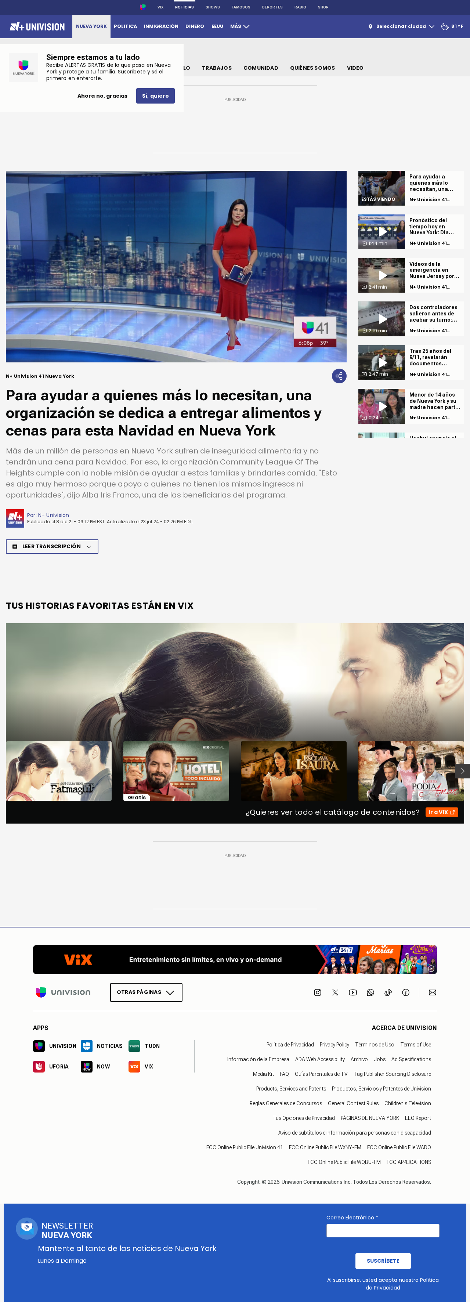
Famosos (241, 7)
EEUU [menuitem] (217, 26)
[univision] (36, 26)
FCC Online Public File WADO (399, 1147)
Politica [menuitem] (125, 26)
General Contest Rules (353, 1103)
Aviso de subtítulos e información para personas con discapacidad (354, 1133)
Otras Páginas (139, 992)
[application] (176, 266)
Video (355, 68)
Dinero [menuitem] (194, 26)
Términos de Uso (374, 1045)
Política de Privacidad (290, 1045)
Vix (160, 7)
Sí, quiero (155, 96)
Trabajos (217, 68)
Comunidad (260, 68)
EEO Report (418, 1118)
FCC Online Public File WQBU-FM (344, 1162)
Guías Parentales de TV (321, 1074)
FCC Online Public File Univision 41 (244, 1147)
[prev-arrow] (1, 771)
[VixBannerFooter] (235, 959)
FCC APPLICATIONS (409, 1162)
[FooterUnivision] (63, 992)
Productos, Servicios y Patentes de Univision (381, 1089)
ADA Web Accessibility (320, 1059)
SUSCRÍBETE (383, 1261)
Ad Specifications (411, 1059)
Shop (323, 7)
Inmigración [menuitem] (161, 26)
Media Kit (263, 1074)
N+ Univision (53, 515)
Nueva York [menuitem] (91, 26)
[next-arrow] (462, 771)
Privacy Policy (334, 1045)
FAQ (284, 1074)
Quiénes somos (312, 68)
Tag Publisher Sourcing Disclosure (392, 1074)
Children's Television (407, 1103)
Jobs (380, 1059)
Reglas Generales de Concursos (286, 1103)
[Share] (339, 376)
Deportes (272, 7)
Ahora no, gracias (102, 96)
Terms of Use (415, 1045)
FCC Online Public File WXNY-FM (325, 1147)
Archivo (359, 1059)
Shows (213, 7)
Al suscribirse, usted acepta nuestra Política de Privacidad (383, 1283)
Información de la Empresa (258, 1059)
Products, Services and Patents (291, 1089)
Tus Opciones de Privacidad (303, 1118)
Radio (300, 7)
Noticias (184, 7)
